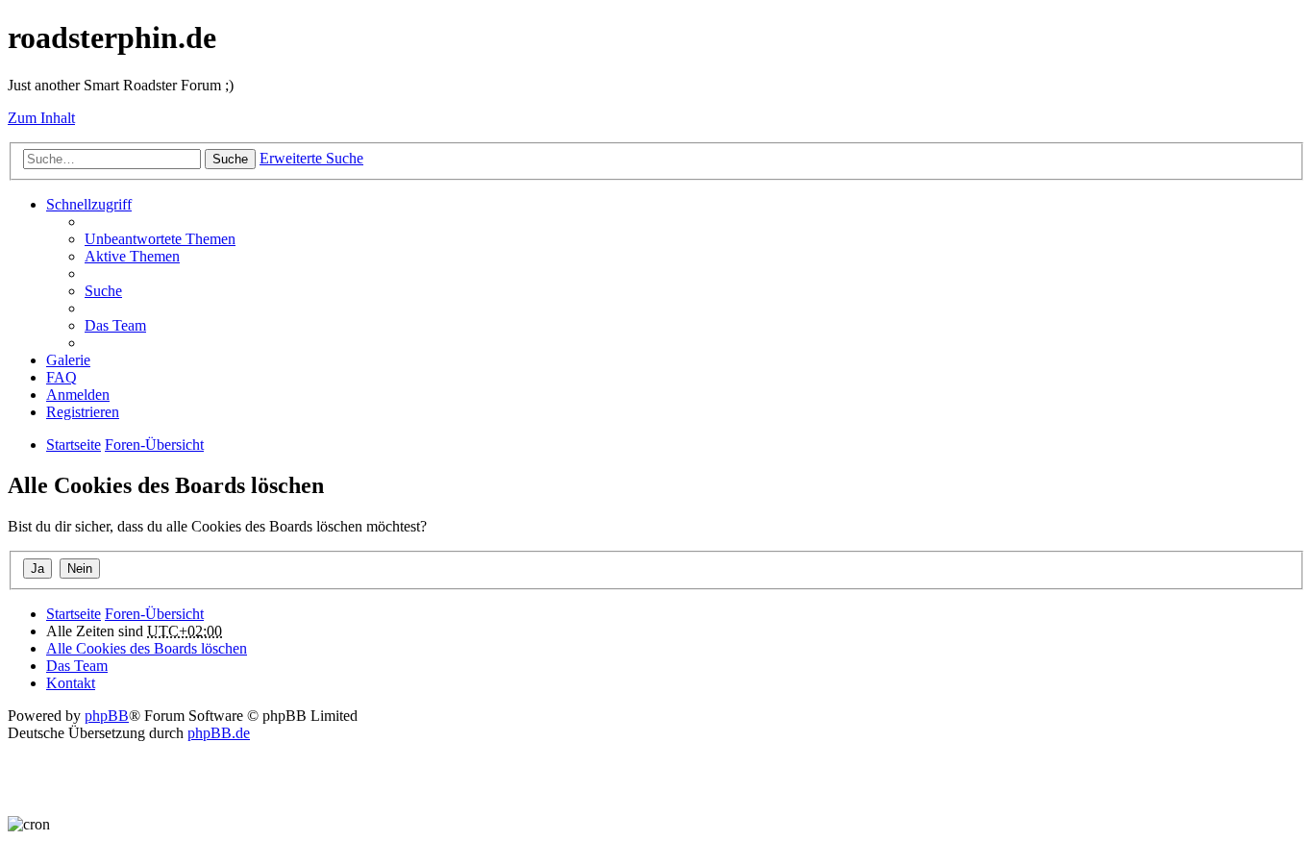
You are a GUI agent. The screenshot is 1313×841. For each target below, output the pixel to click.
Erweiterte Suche (311, 158)
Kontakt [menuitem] (70, 683)
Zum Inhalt (41, 118)
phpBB (107, 715)
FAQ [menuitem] (61, 377)
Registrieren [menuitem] (82, 412)
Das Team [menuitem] (115, 325)
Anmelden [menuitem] (78, 394)
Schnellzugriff (89, 204)
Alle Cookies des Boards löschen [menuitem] (146, 648)
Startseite (73, 614)
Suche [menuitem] (103, 291)
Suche (230, 159)
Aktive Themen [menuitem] (132, 256)
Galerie (68, 360)
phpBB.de (218, 733)
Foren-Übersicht (154, 614)
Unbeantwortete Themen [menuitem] (160, 239)
